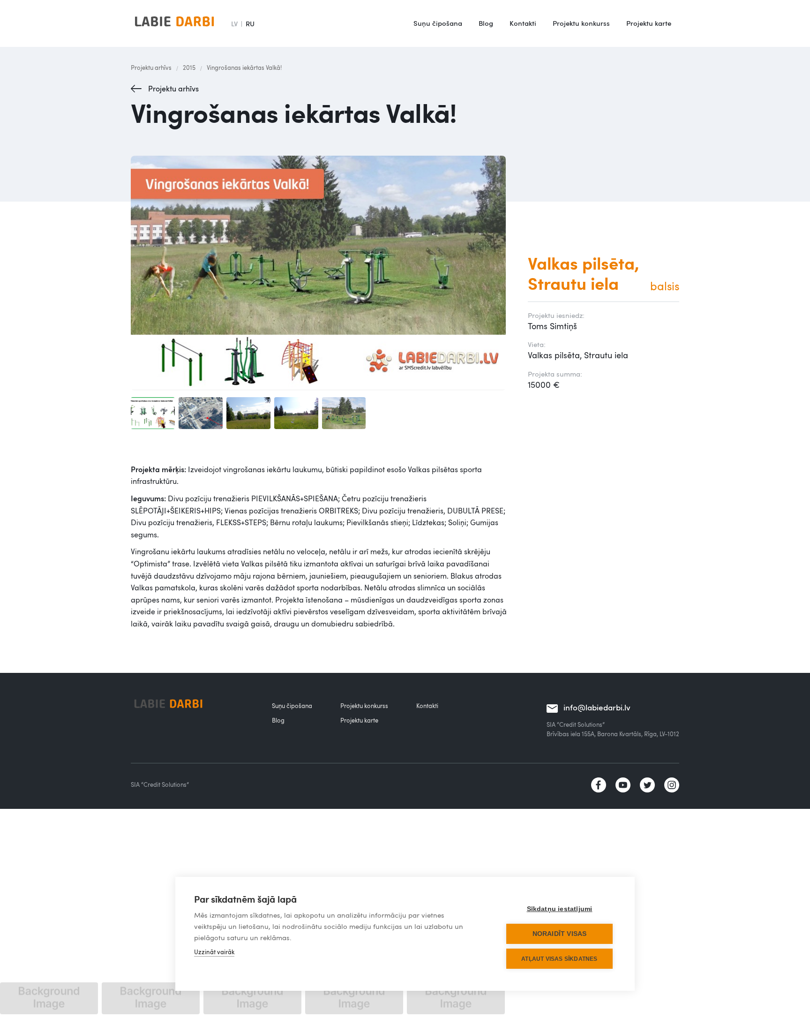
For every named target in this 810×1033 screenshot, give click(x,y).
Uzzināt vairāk (214, 952)
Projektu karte (648, 23)
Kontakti (523, 23)
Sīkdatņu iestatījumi (559, 908)
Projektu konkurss (581, 23)
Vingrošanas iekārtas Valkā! (244, 67)
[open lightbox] (320, 273)
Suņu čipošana (437, 23)
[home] (174, 23)
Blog (486, 23)
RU (250, 23)
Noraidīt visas (559, 933)
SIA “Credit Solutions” (160, 784)
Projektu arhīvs (151, 67)
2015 (189, 67)
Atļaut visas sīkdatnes (559, 959)
